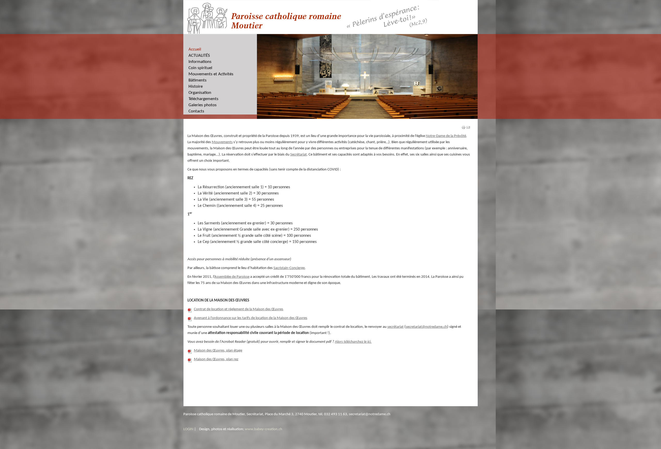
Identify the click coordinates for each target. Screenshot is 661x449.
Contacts (196, 111)
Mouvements (222, 142)
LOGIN (188, 429)
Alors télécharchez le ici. (353, 342)
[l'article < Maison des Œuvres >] (463, 127)
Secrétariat (298, 155)
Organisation (199, 93)
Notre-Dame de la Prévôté (446, 136)
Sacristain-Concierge (289, 268)
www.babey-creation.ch (263, 429)
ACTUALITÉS (199, 55)
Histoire (195, 86)
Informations (199, 62)
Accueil (194, 49)
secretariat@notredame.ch (426, 327)
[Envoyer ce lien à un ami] (468, 127)
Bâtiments (197, 80)
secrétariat (395, 327)
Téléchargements (203, 99)
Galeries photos (202, 105)
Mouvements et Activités (210, 74)
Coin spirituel (200, 68)
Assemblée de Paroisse (231, 277)
